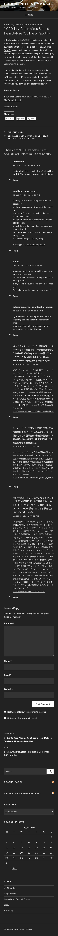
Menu (30, 15)
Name (7, 661)
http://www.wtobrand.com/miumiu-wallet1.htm (33, 411)
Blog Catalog (10, 894)
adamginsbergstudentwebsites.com (33, 307)
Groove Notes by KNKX (27, 4)
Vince (16, 261)
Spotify (7, 50)
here (6, 80)
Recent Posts (13, 782)
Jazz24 (7, 905)
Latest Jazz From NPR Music (23, 793)
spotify (31, 138)
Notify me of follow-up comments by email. (27, 712)
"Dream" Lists (16, 132)
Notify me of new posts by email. (22, 718)
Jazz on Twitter (11, 106)
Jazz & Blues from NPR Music (17, 899)
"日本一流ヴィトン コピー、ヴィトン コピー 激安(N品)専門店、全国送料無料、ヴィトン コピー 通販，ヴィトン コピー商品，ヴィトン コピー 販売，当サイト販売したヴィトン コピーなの (33, 504)
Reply (15, 180)
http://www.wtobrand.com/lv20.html (29, 591)
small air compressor (24, 191)
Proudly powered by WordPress (18, 929)
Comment (9, 623)
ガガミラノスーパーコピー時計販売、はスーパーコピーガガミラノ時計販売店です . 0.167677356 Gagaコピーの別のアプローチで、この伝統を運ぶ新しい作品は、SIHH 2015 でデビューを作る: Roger (33, 353)
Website (8, 689)
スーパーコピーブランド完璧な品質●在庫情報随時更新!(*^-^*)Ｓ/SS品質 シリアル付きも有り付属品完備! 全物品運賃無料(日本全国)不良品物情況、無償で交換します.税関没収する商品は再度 (33, 435)
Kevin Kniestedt (32, 25)
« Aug (14, 868)
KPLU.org (8, 910)
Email (7, 675)
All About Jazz (10, 888)
